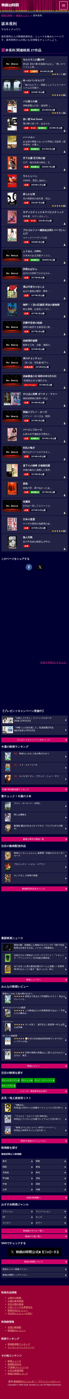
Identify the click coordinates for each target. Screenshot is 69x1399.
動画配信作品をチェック (33, 889)
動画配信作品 (14, 1364)
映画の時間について (33, 1261)
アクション (8, 1211)
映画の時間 (7, 15)
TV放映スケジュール (18, 1367)
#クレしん (26, 1080)
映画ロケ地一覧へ (33, 1236)
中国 (5, 1184)
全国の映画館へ (33, 1197)
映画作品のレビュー (18, 1310)
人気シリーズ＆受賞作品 (20, 1307)
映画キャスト (23, 15)
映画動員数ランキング (19, 1344)
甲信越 (6, 1178)
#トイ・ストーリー (43, 1080)
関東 (38, 1161)
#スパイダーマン (10, 1080)
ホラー (39, 1223)
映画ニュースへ (33, 980)
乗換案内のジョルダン (24, 1381)
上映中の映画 (14, 1298)
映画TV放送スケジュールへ (33, 1141)
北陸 (38, 1178)
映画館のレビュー (17, 1330)
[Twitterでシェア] (40, 567)
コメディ (7, 1223)
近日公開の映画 (15, 1304)
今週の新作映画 (15, 1301)
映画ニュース (14, 1361)
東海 (38, 1167)
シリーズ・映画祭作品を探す (33, 1091)
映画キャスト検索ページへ (15, 1269)
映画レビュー (33, 1066)
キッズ (39, 1217)
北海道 (6, 1172)
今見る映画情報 (15, 1370)
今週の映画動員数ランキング (15, 789)
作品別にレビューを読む (20, 1313)
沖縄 (38, 1189)
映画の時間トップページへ (15, 1275)
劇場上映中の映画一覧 (33, 839)
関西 (5, 1167)
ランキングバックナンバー (21, 1347)
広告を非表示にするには (53, 662)
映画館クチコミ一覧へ (33, 1231)
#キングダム (7, 1086)
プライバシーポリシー (49, 1381)
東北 (38, 1172)
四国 (38, 1184)
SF (4, 1217)
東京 (5, 1161)
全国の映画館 (14, 1327)
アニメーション (43, 1211)
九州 (5, 1189)
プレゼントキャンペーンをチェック (33, 740)
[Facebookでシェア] (29, 567)
